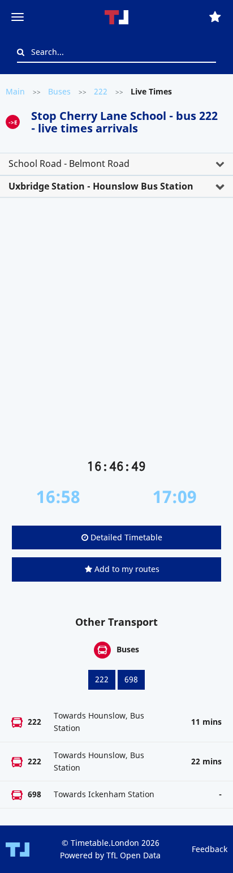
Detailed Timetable (125, 537)
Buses (59, 91)
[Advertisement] (116, 332)
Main (15, 91)
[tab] (116, 164)
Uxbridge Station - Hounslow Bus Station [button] (100, 186)
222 (100, 91)
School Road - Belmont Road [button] (69, 163)
